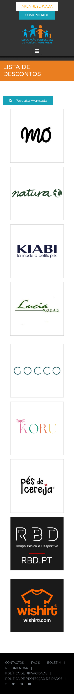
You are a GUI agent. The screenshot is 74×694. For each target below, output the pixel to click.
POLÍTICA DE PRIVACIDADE (26, 673)
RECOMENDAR (17, 668)
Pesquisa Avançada (31, 101)
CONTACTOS (15, 663)
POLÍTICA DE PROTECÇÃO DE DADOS (34, 679)
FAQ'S (36, 663)
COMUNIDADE (37, 15)
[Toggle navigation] (37, 51)
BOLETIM (54, 663)
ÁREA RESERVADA (37, 6)
